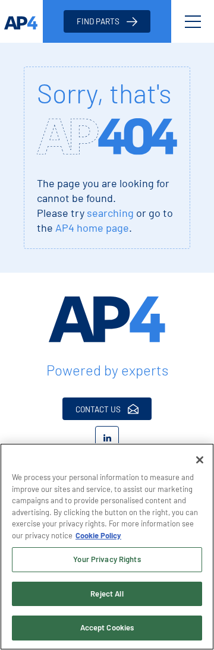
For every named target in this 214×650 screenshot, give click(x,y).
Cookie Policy (98, 535)
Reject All (106, 593)
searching (110, 212)
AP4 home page (92, 227)
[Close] (200, 460)
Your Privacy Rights (106, 559)
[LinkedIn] (107, 438)
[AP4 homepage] (21, 21)
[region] (107, 546)
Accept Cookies (107, 627)
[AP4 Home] (107, 319)
